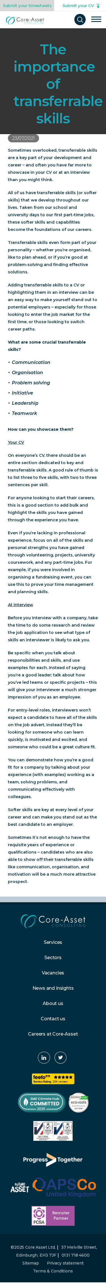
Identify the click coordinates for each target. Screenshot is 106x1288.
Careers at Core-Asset (53, 1034)
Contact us (53, 1018)
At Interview (20, 604)
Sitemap (30, 1263)
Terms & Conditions (53, 1271)
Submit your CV (78, 5)
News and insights (53, 988)
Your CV (16, 442)
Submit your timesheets (27, 5)
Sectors (53, 957)
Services (53, 942)
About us (53, 1003)
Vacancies (53, 973)
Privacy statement (65, 1263)
